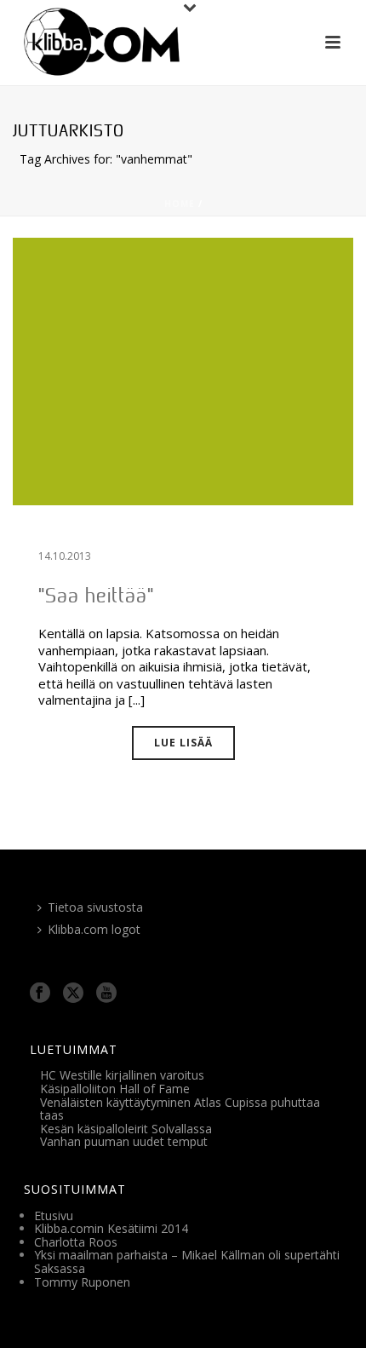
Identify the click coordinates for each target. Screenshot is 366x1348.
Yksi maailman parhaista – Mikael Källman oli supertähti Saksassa (187, 1261)
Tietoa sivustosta (95, 907)
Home (179, 204)
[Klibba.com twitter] (73, 993)
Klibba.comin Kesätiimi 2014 (111, 1228)
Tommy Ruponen (82, 1282)
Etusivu (53, 1215)
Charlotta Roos (75, 1242)
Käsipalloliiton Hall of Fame (115, 1088)
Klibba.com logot (94, 929)
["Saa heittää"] (183, 370)
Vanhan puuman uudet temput (124, 1141)
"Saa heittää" (96, 595)
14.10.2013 (64, 556)
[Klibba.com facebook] (40, 993)
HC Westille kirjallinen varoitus (122, 1075)
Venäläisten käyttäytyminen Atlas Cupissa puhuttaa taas (180, 1109)
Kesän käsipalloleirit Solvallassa (126, 1128)
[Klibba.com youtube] (106, 993)
